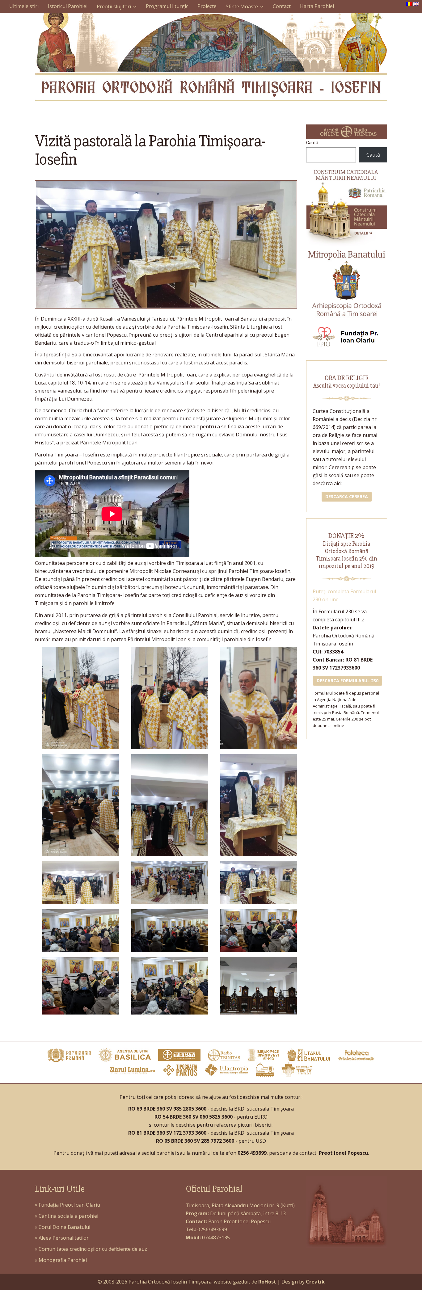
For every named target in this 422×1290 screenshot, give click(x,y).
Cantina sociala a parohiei (68, 1215)
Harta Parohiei (317, 6)
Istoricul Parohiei (67, 6)
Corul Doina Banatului (64, 1227)
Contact (282, 6)
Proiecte (207, 6)
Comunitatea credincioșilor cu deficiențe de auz (93, 1249)
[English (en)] (416, 3)
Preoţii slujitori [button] (114, 6)
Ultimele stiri (24, 6)
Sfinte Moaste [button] (242, 6)
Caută (312, 142)
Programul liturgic (167, 6)
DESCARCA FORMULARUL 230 (347, 680)
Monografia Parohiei (63, 1260)
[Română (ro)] (409, 3)
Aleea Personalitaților (64, 1237)
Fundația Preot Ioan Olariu (69, 1204)
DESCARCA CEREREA (346, 496)
